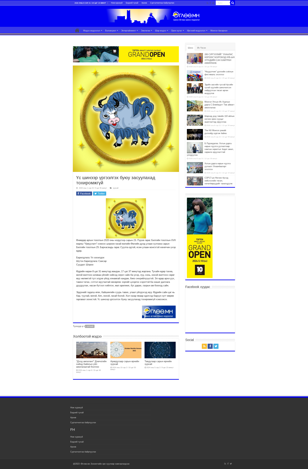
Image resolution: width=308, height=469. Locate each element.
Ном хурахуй (117, 3)
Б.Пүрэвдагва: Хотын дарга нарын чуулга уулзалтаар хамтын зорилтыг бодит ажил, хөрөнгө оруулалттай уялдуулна (210, 149)
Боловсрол (110, 30)
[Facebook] (210, 3)
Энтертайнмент (128, 30)
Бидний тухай (132, 3)
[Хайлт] (232, 2)
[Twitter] (213, 3)
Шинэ (190, 48)
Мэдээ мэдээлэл (91, 30)
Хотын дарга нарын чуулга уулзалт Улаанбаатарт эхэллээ (218, 166)
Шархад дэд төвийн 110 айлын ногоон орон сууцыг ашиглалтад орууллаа (219, 119)
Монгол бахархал (218, 30)
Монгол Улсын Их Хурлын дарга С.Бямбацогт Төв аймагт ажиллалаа (219, 105)
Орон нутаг (176, 30)
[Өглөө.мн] (154, 15)
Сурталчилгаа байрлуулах (162, 3)
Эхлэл (77, 30)
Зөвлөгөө (145, 30)
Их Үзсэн (201, 48)
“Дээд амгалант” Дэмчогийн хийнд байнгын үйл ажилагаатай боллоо (91, 364)
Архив (144, 3)
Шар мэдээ (160, 30)
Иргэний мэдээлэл (196, 30)
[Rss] (207, 3)
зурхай (115, 188)
